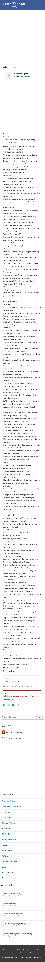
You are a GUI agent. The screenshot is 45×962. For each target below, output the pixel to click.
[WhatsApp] (18, 705)
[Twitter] (9, 705)
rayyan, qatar (25, 76)
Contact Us (21, 953)
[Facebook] (4, 705)
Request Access (9, 700)
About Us (30, 953)
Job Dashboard (30, 950)
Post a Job (20, 950)
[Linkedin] (13, 705)
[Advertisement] (22, 39)
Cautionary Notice (9, 950)
